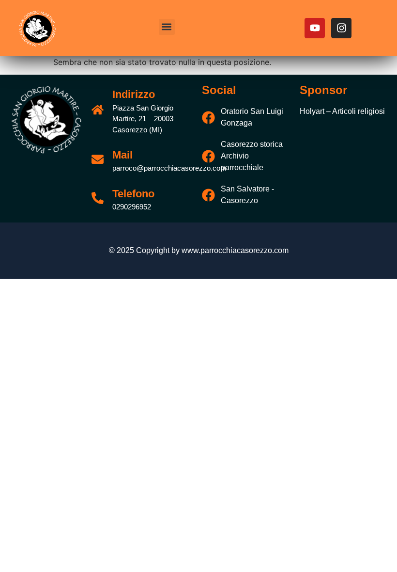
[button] (167, 27)
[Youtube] (315, 28)
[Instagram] (341, 28)
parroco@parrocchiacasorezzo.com (169, 168)
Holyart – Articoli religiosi (342, 111)
